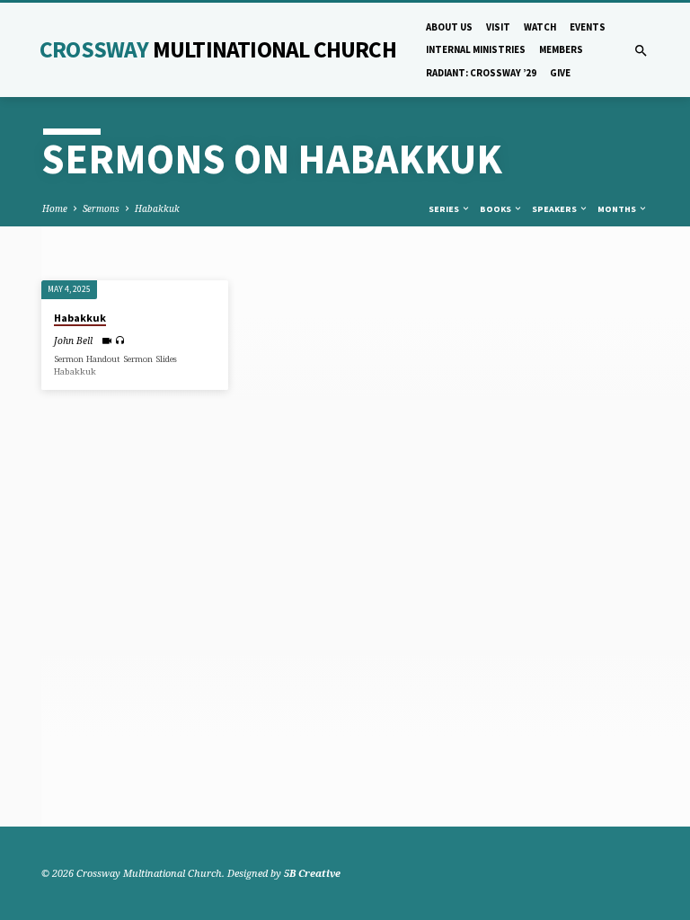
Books (496, 209)
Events (588, 27)
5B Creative (312, 873)
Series (445, 209)
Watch (540, 27)
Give (560, 72)
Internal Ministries (476, 49)
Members (561, 49)
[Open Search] (641, 50)
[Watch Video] (106, 340)
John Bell (73, 340)
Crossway (218, 49)
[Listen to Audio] (120, 340)
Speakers (555, 209)
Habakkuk (157, 208)
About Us (449, 27)
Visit (498, 27)
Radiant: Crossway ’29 (481, 72)
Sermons (101, 208)
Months (617, 209)
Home (54, 208)
